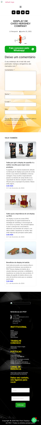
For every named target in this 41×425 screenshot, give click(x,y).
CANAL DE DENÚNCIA (15, 368)
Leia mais (9, 186)
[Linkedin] (13, 12)
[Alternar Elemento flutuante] (34, 420)
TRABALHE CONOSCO (15, 342)
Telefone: (14, 395)
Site (6, 109)
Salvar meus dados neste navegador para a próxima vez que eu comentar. (20, 119)
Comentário (9, 70)
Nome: (13, 387)
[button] (20, 7)
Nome (7, 94)
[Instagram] (18, 12)
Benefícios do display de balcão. (18, 262)
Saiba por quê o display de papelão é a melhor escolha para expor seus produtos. (20, 165)
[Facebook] (23, 12)
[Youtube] (27, 12)
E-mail (8, 101)
